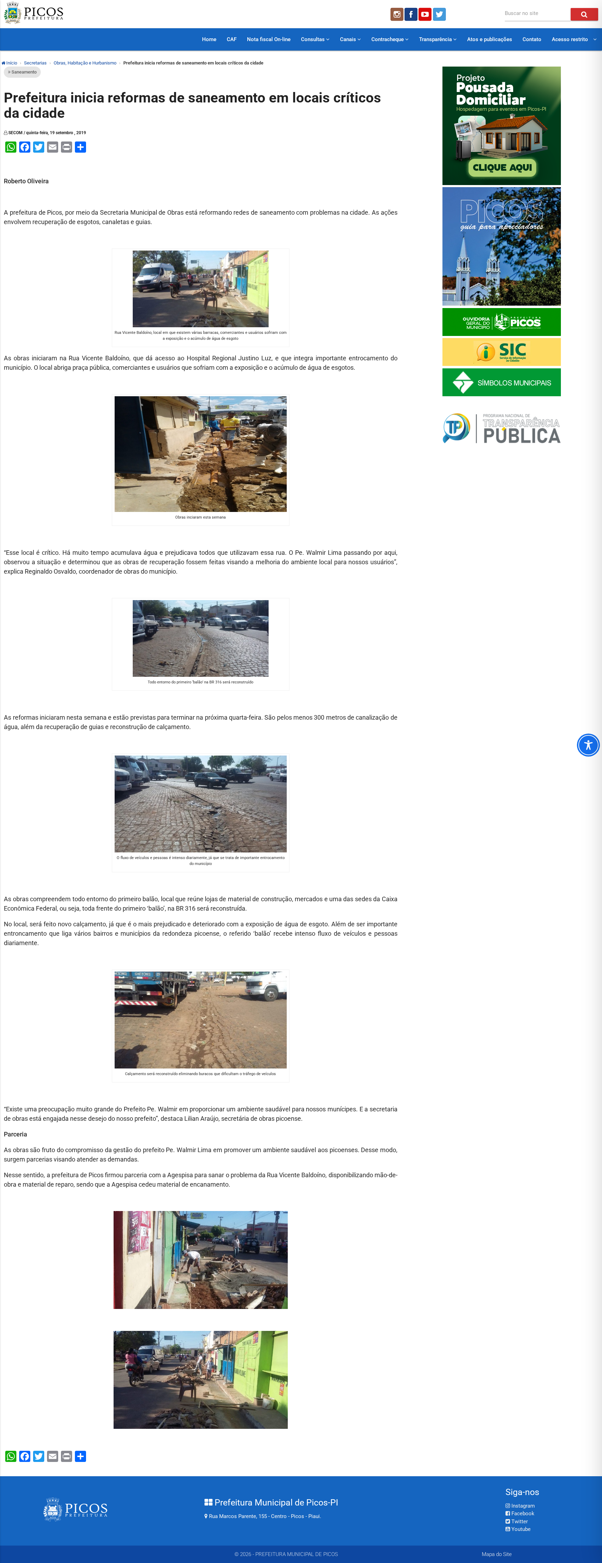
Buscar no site (521, 13)
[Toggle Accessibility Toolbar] (588, 745)
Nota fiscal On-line (269, 39)
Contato (532, 39)
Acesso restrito (570, 39)
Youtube (520, 1529)
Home (209, 39)
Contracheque (388, 39)
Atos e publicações (489, 39)
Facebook (522, 1513)
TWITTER (440, 14)
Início (11, 63)
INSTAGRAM (396, 14)
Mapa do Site (497, 1554)
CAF (232, 39)
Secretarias (35, 63)
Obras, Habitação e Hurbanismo (85, 63)
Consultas (313, 39)
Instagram (522, 1506)
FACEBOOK (411, 14)
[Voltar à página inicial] (33, 22)
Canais (348, 39)
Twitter (519, 1521)
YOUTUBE (425, 14)
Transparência (436, 39)
